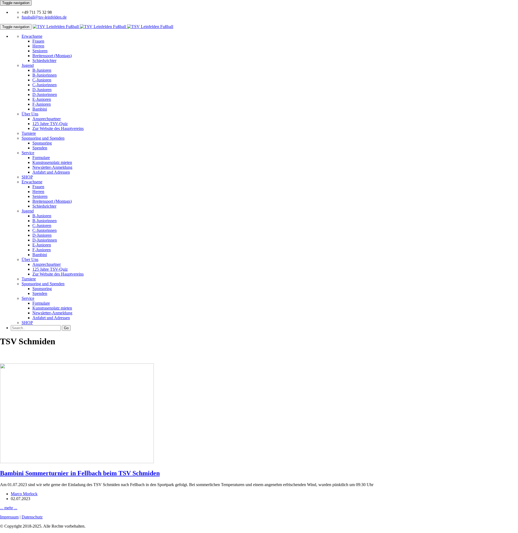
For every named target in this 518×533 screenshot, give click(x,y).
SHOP (27, 177)
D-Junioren (42, 89)
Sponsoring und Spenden (43, 138)
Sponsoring (42, 143)
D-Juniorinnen (44, 94)
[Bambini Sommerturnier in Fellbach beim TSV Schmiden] (77, 461)
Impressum (9, 517)
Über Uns (30, 114)
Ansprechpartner (46, 118)
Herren (38, 46)
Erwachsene (32, 36)
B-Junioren (41, 70)
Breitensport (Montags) (52, 55)
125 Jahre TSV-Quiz (50, 123)
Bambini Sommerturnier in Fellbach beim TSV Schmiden (80, 473)
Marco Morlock (24, 493)
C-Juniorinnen (44, 84)
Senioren (39, 51)
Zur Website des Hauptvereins (58, 128)
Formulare (41, 157)
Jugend (28, 65)
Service (28, 152)
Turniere (29, 133)
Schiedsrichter (44, 60)
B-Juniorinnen (44, 75)
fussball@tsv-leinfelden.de (44, 17)
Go (66, 328)
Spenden (39, 148)
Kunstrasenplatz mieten (52, 162)
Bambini (39, 109)
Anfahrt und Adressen (51, 172)
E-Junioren (41, 99)
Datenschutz (32, 517)
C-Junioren (41, 80)
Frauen (38, 41)
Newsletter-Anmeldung (52, 167)
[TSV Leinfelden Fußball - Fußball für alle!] (103, 26)
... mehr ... (8, 508)
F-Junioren (41, 104)
